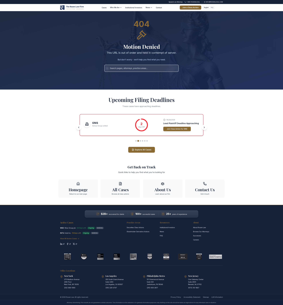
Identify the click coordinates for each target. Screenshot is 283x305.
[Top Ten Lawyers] (182, 256)
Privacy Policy (176, 297)
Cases (104, 8)
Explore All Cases (143, 150)
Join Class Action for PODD (177, 129)
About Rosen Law (199, 227)
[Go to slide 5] (144, 141)
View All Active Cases (69, 238)
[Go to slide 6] (147, 141)
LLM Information (217, 297)
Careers (196, 240)
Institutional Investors (133, 8)
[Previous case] (78, 127)
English (206, 7)
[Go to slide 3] (140, 141)
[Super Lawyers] (166, 256)
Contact (159, 8)
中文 (212, 7)
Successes (197, 236)
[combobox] (141, 68)
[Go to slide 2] (138, 141)
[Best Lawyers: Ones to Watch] (215, 256)
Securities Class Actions (135, 227)
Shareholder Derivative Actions (138, 232)
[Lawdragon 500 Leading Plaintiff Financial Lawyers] (100, 256)
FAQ (161, 236)
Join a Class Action (190, 7)
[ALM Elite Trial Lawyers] (133, 256)
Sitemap (206, 297)
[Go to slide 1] (136, 141)
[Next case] (204, 127)
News (148, 7)
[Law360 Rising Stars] (84, 256)
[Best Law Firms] (149, 256)
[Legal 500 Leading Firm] (199, 256)
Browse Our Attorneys (201, 232)
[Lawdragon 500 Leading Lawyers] (116, 256)
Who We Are (115, 7)
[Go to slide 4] (142, 141)
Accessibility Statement (192, 297)
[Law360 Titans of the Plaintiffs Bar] (67, 256)
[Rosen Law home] (72, 7)
